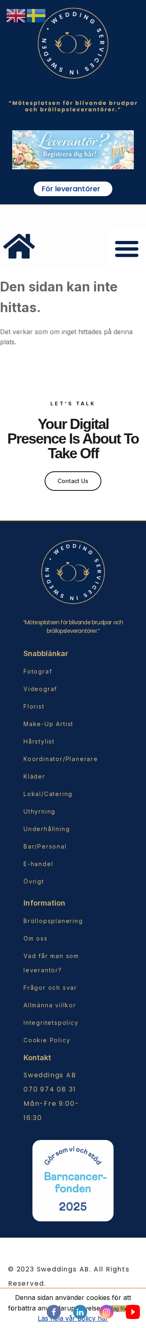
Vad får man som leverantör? (51, 963)
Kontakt (37, 1057)
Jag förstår (122, 1309)
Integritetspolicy (51, 1022)
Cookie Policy (47, 1040)
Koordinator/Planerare (56, 758)
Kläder (34, 776)
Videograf (40, 688)
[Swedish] (36, 15)
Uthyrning (40, 811)
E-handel (38, 863)
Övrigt (34, 881)
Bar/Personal (45, 846)
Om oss (36, 938)
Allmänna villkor (50, 1005)
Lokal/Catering (48, 793)
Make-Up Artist (48, 723)
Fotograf (38, 671)
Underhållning (47, 828)
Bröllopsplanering (53, 920)
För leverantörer (71, 189)
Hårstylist (39, 741)
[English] (16, 15)
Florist (34, 706)
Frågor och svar (50, 987)
